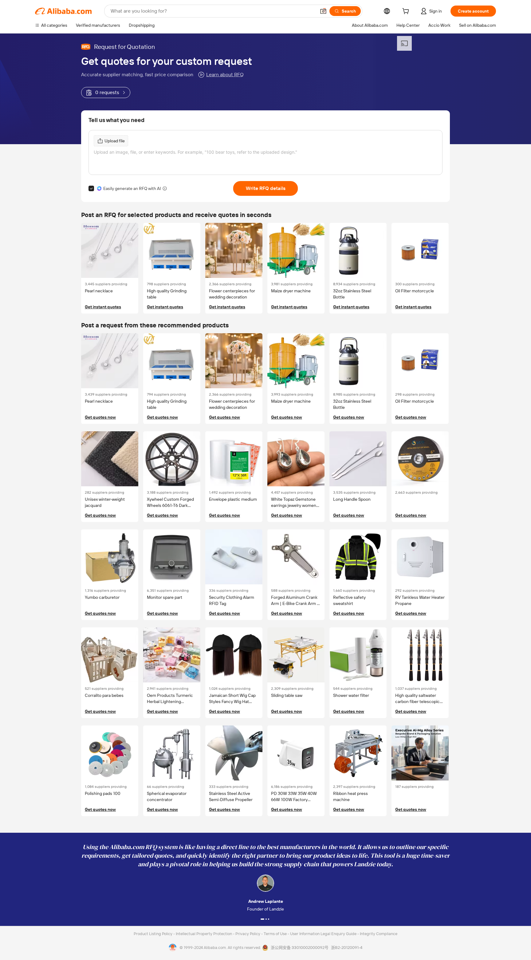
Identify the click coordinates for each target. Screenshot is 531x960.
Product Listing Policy (153, 933)
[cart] (406, 12)
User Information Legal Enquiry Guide (323, 933)
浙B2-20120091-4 (346, 947)
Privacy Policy (248, 933)
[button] (323, 11)
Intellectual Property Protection (204, 933)
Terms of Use (276, 933)
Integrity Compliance (378, 933)
